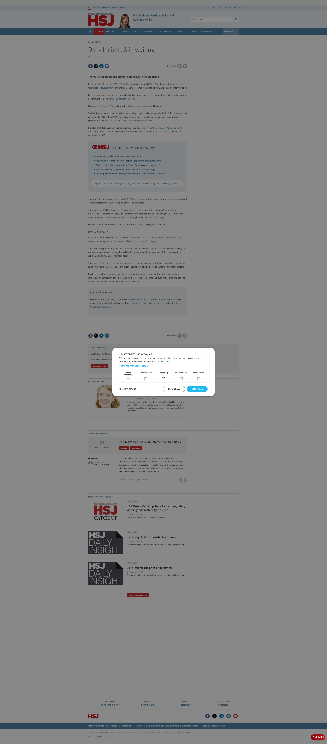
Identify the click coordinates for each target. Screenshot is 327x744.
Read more (165, 361)
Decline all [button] (174, 389)
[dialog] (163, 372)
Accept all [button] (197, 389)
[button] (163, 366)
